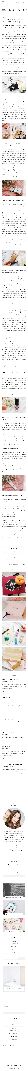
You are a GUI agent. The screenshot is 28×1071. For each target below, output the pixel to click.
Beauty (14, 944)
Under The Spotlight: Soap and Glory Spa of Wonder (14, 931)
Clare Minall (6, 697)
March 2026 (14, 1030)
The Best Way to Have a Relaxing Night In (14, 989)
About (7, 1062)
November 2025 (14, 1036)
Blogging (14, 946)
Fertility (14, 952)
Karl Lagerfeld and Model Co (14, 36)
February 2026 (13, 1031)
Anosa (4, 715)
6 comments (14, 551)
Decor (14, 949)
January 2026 (13, 1033)
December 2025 (13, 1035)
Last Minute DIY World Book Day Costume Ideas (14, 563)
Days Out (14, 947)
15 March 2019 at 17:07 (8, 716)
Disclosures (19, 1062)
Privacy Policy (14, 1062)
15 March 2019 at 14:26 (8, 699)
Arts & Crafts (14, 943)
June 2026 (14, 1028)
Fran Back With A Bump (10, 679)
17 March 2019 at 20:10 (8, 766)
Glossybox (14, 544)
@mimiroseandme (20, 1046)
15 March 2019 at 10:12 (8, 681)
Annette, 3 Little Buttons (12, 764)
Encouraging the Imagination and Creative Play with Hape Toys (14, 559)
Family (14, 951)
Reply (3, 691)
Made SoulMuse (14, 1068)
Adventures (14, 941)
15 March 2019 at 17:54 (8, 734)
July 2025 (14, 1039)
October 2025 (14, 1038)
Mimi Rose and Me (14, 10)
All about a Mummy (9, 733)
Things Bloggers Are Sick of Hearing (14, 914)
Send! (14, 1013)
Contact (12, 1062)
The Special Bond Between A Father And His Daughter (14, 897)
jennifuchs (6, 746)
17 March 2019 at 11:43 (8, 748)
